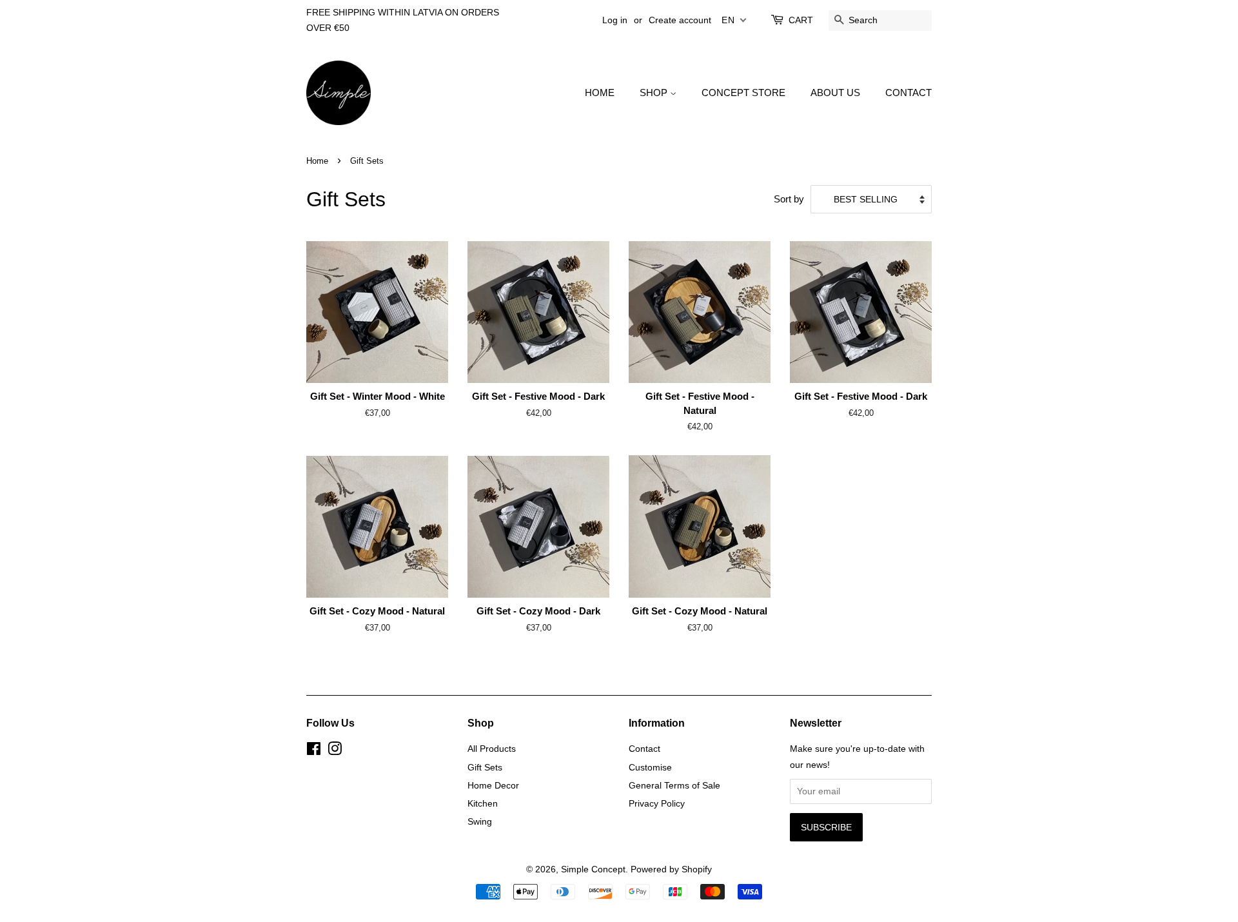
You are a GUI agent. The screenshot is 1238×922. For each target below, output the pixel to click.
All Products (491, 748)
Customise (650, 767)
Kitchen (482, 803)
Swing (479, 821)
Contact (644, 748)
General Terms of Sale (674, 785)
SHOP (655, 92)
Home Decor (493, 785)
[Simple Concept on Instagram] (335, 751)
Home (317, 161)
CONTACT (908, 92)
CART (801, 20)
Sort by (789, 198)
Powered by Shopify (671, 869)
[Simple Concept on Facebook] (313, 751)
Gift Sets (484, 767)
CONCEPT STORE (743, 92)
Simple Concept (593, 869)
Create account (680, 20)
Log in (614, 20)
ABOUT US (835, 92)
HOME (599, 92)
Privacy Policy (657, 803)
